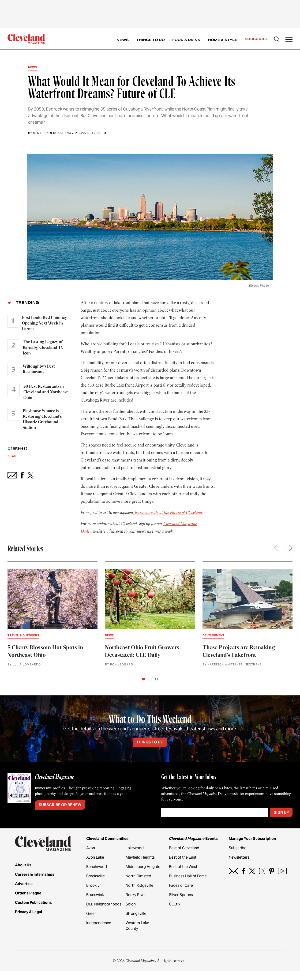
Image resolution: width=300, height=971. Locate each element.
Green (91, 913)
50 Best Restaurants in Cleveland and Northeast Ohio (45, 392)
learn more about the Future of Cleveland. (169, 512)
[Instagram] (262, 871)
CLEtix (174, 904)
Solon (131, 904)
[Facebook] (243, 871)
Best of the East (182, 857)
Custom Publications (33, 902)
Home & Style (222, 40)
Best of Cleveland (184, 847)
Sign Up (281, 812)
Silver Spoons (181, 894)
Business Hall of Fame (188, 876)
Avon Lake (95, 857)
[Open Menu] (288, 40)
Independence (98, 922)
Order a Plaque (28, 893)
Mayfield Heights (140, 857)
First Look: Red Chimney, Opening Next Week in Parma (45, 323)
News (122, 40)
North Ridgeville (139, 885)
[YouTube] (282, 871)
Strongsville (136, 913)
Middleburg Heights (143, 866)
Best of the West (183, 866)
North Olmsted (138, 876)
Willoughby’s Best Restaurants (39, 369)
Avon (90, 847)
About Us (23, 865)
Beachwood (96, 866)
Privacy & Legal (28, 911)
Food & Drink (186, 40)
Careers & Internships (34, 874)
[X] (252, 871)
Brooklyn (93, 885)
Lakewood (135, 847)
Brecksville (95, 876)
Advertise (24, 883)
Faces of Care (181, 885)
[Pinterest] (271, 871)
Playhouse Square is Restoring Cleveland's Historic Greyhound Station (42, 419)
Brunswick (95, 894)
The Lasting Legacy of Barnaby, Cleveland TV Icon (43, 347)
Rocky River (136, 894)
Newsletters (239, 857)
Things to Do (150, 40)
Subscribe (256, 39)
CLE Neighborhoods (103, 904)
